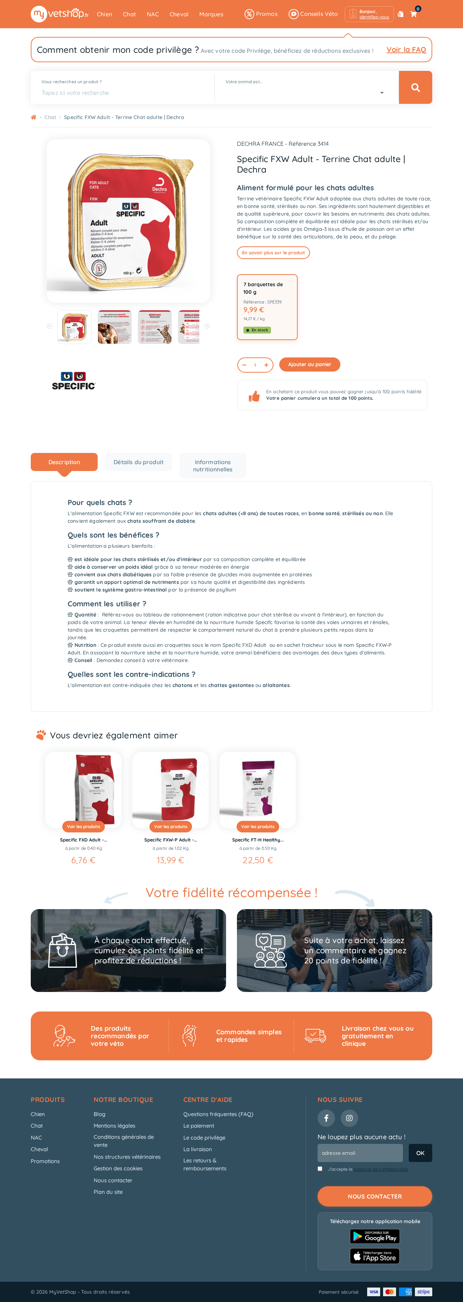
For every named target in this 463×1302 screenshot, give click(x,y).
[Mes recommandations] (400, 14)
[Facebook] (326, 1118)
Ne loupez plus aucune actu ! (361, 1137)
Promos (265, 13)
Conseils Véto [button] (318, 13)
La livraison (197, 1149)
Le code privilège (204, 1137)
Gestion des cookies (118, 1168)
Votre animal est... (244, 81)
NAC (153, 14)
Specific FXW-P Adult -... (170, 840)
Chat (129, 14)
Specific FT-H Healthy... (258, 840)
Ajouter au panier (309, 364)
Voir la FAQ (406, 49)
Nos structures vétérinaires (127, 1156)
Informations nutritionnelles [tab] (213, 465)
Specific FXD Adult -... (83, 840)
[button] (369, 14)
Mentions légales (114, 1125)
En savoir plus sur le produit (273, 252)
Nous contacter (113, 1180)
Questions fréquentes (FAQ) (218, 1114)
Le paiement (198, 1125)
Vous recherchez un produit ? (72, 81)
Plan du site (108, 1191)
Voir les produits (83, 826)
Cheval (179, 14)
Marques (211, 14)
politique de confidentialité (381, 1169)
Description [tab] (64, 462)
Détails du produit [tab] (138, 462)
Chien (104, 14)
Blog (99, 1114)
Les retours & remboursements (204, 1164)
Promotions (45, 1161)
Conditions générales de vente (124, 1141)
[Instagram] (349, 1118)
